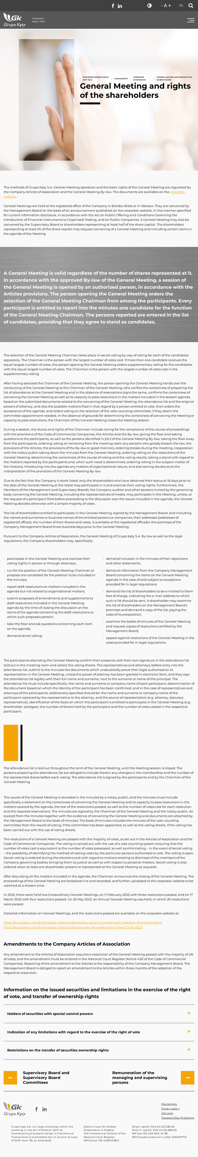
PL (181, 5)
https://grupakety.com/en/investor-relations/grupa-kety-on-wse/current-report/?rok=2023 (73, 927)
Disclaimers (169, 1104)
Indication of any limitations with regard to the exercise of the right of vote (73, 1032)
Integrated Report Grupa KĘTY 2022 (96, 78)
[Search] (190, 5)
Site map (167, 1113)
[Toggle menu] (190, 19)
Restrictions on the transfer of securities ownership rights (58, 1050)
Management (121, 79)
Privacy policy (170, 1108)
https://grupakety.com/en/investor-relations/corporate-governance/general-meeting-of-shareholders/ (83, 922)
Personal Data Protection (177, 1117)
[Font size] (166, 5)
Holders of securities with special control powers (50, 1014)
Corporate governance (139, 78)
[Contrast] (149, 5)
